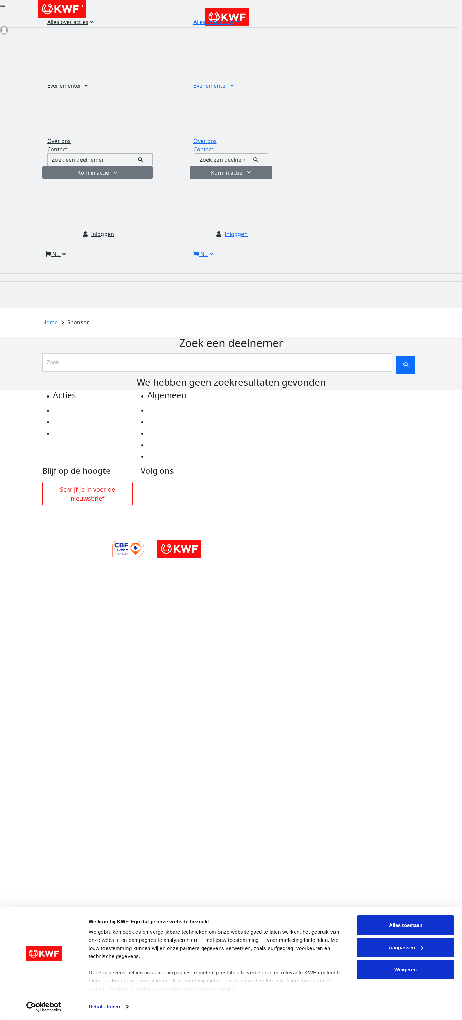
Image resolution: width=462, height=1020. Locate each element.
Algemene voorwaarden (179, 433)
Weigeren (405, 969)
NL (203, 254)
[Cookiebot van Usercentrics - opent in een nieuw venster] (43, 1007)
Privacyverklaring (171, 410)
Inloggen (236, 234)
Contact (203, 149)
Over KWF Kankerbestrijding (185, 445)
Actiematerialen (75, 410)
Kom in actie (226, 172)
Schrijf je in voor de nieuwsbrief (87, 493)
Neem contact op (170, 456)
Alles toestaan (405, 925)
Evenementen (211, 85)
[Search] (258, 159)
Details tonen (104, 1007)
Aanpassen (402, 947)
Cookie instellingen (173, 422)
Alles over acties (213, 22)
